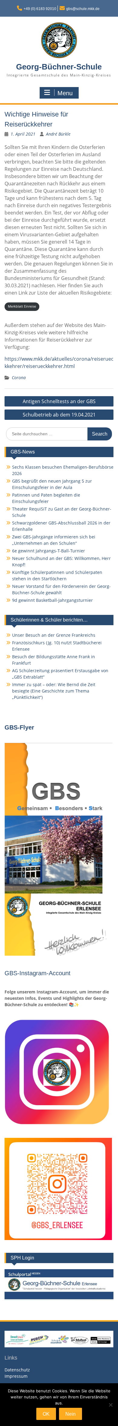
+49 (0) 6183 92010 (40, 9)
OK (46, 1414)
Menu (65, 93)
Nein (70, 1414)
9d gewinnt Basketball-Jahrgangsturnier (52, 600)
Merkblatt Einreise (22, 306)
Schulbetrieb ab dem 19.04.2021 (59, 414)
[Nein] (110, 1405)
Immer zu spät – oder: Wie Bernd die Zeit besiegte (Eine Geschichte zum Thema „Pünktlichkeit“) (53, 691)
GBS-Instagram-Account (37, 973)
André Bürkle (58, 134)
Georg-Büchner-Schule (59, 66)
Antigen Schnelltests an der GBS (59, 401)
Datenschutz (17, 1370)
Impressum (16, 1376)
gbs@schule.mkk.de (83, 9)
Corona (19, 377)
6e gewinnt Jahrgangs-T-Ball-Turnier (48, 551)
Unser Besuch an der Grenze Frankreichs (53, 635)
